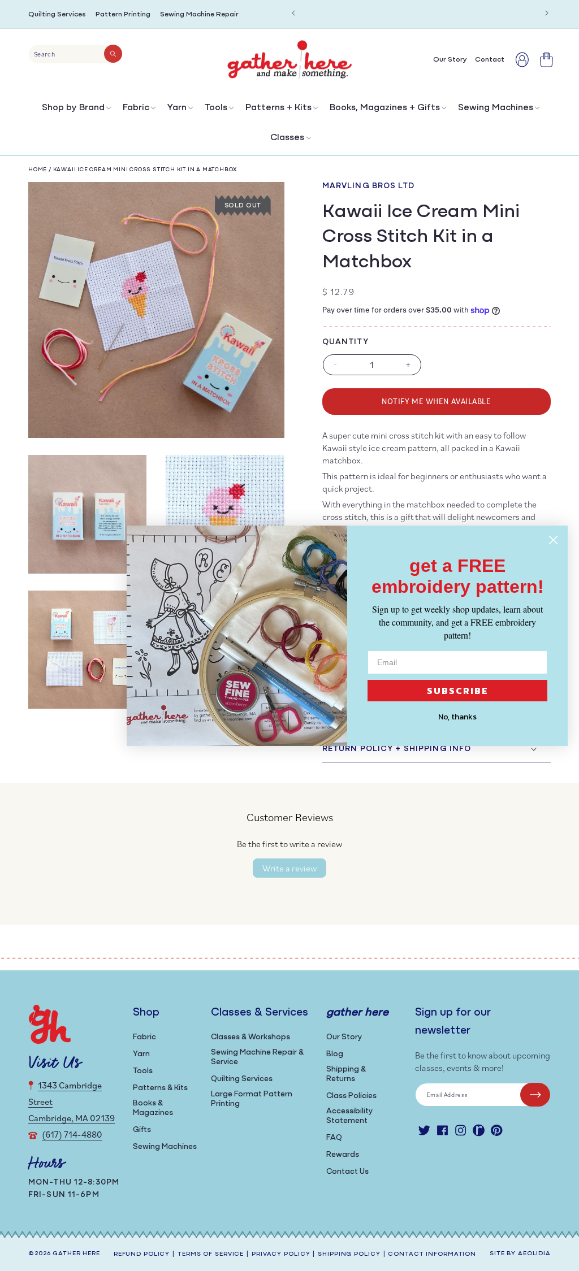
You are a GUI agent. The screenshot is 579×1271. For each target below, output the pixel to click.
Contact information (432, 1254)
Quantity (345, 342)
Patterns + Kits (278, 107)
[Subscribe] (535, 1095)
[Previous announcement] (293, 13)
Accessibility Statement (349, 1116)
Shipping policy (349, 1254)
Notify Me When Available (436, 401)
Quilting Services (57, 14)
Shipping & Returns (346, 1074)
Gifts (142, 1130)
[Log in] (522, 59)
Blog (334, 1054)
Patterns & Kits (160, 1088)
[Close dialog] (553, 540)
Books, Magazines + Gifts (385, 107)
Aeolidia (534, 1254)
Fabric (136, 107)
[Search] (113, 54)
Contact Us (347, 1172)
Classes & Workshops (250, 1037)
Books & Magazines (153, 1108)
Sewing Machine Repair (199, 14)
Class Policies (351, 1096)
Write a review (289, 868)
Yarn (177, 107)
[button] (75, 110)
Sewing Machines (495, 107)
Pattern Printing (123, 14)
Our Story (344, 1037)
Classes (287, 137)
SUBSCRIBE (458, 690)
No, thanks (457, 717)
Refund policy (142, 1254)
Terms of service (211, 1254)
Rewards (342, 1155)
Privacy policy (281, 1254)
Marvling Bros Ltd (368, 186)
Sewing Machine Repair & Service (257, 1057)
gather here (76, 1254)
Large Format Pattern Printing (251, 1099)
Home (37, 170)
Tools (216, 107)
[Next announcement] (546, 13)
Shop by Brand (73, 107)
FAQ (334, 1138)
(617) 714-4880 (72, 1134)
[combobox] (75, 54)
